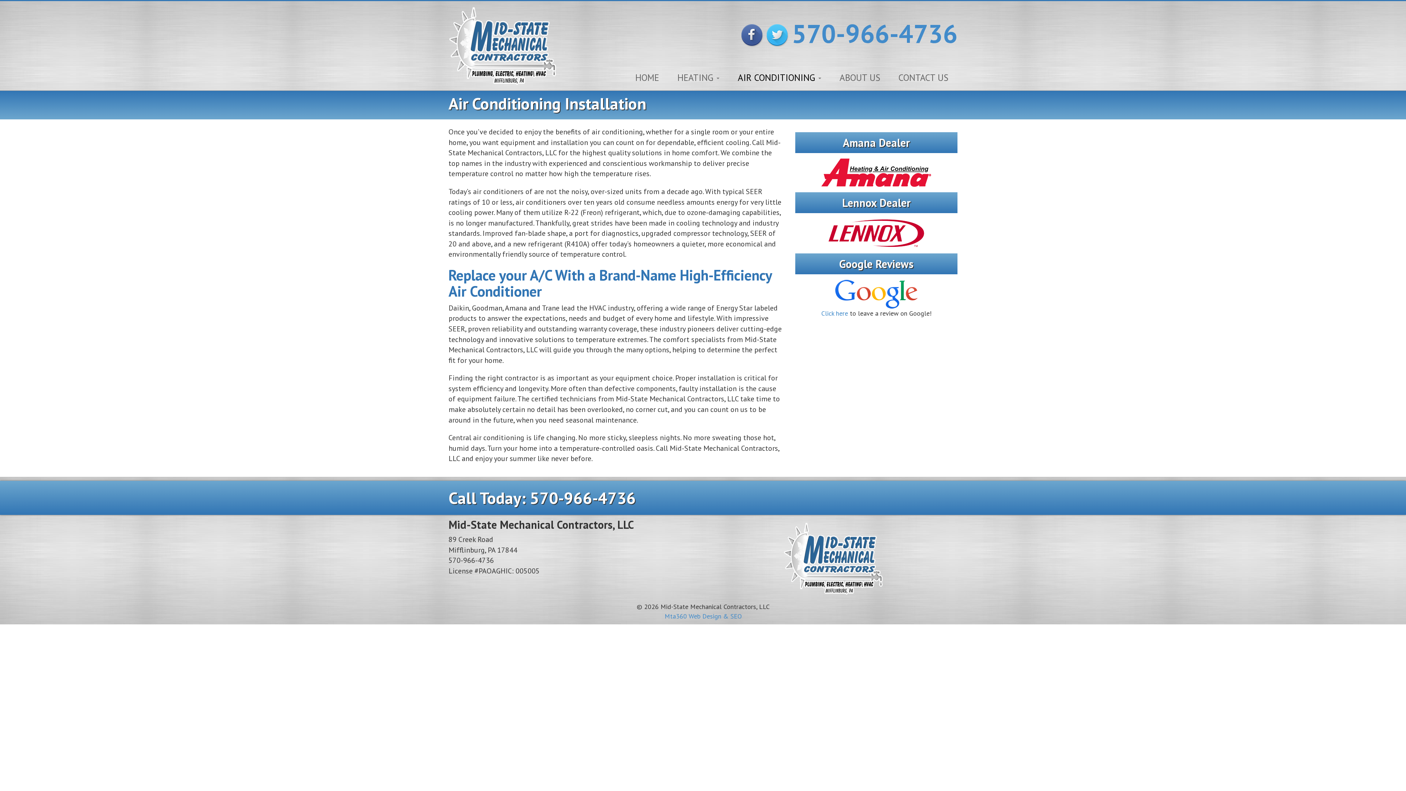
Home (647, 77)
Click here (834, 313)
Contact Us (923, 77)
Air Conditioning (778, 77)
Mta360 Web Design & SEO (703, 616)
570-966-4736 (874, 33)
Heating (696, 77)
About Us (860, 77)
